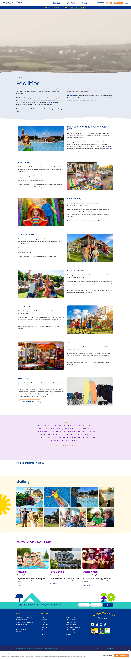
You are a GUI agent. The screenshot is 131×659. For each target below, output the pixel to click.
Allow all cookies (121, 655)
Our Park (71, 3)
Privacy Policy (71, 629)
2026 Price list (29, 401)
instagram (97, 624)
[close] (128, 651)
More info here (76, 7)
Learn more (82, 656)
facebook (92, 624)
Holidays (56, 3)
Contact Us (70, 634)
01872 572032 (100, 2)
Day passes (71, 95)
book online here (57, 394)
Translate (107, 3)
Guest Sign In (70, 617)
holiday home (51, 98)
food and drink (51, 102)
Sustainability (71, 624)
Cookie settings (107, 655)
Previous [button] (4, 439)
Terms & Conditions (73, 627)
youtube (101, 624)
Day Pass (44, 624)
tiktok (105, 624)
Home (17, 77)
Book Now (118, 3)
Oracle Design (110, 648)
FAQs (43, 634)
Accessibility (70, 632)
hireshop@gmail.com (39, 394)
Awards (44, 632)
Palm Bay (32, 109)
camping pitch (38, 98)
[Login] (111, 3)
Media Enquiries (71, 620)
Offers (84, 3)
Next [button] (127, 439)
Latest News (45, 627)
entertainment (45, 109)
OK (108, 605)
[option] (65, 438)
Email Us (19, 632)
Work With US (71, 622)
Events (43, 629)
